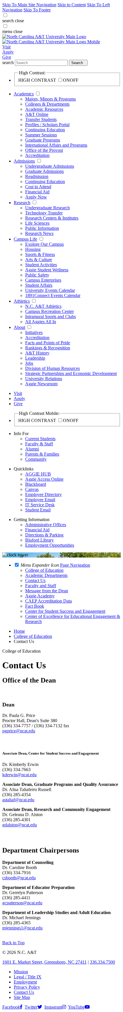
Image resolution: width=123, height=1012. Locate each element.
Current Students (40, 438)
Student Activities (41, 264)
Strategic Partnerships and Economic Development (71, 373)
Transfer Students (41, 119)
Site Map (22, 997)
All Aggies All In (40, 321)
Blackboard (35, 484)
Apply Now (36, 196)
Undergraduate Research (47, 207)
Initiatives (34, 332)
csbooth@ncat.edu (19, 877)
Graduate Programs (42, 140)
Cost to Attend (38, 186)
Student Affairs (38, 285)
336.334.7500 (102, 962)
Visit (6, 46)
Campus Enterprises (43, 280)
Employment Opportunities (49, 545)
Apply (8, 52)
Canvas (32, 489)
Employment (25, 982)
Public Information (42, 228)
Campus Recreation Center (49, 311)
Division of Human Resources (52, 368)
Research (22, 202)
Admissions (24, 161)
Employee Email (40, 499)
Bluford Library (39, 540)
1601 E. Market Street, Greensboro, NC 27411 (44, 962)
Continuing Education (45, 129)
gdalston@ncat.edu (19, 824)
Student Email (38, 509)
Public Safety (37, 275)
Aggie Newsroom (41, 383)
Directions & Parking (44, 534)
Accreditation (37, 155)
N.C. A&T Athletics (43, 306)
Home (19, 631)
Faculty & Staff (39, 443)
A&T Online (36, 114)
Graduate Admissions (44, 171)
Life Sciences (37, 223)
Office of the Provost (44, 150)
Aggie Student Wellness (46, 269)
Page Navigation (75, 565)
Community (36, 459)
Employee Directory (43, 494)
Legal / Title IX (27, 976)
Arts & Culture (38, 259)
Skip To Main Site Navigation (29, 4)
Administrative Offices (45, 524)
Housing (33, 249)
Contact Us (24, 992)
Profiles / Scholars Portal (47, 124)
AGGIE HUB (38, 474)
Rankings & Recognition (47, 347)
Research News (39, 233)
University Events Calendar (50, 290)
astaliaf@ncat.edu (18, 799)
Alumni (32, 448)
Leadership (35, 358)
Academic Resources (44, 109)
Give (6, 57)
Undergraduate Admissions (49, 166)
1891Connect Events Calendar (52, 295)
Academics (24, 93)
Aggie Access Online (44, 479)
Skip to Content (71, 4)
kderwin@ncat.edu (19, 774)
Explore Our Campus (44, 244)
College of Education (33, 636)
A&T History (37, 353)
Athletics (22, 301)
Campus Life (25, 239)
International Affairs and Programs (56, 145)
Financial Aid (37, 191)
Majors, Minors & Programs (50, 99)
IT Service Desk (40, 504)
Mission (21, 971)
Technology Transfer (44, 212)
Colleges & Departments (47, 104)
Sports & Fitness (40, 254)
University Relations (43, 378)
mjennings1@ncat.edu (22, 927)
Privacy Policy (27, 987)
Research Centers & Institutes (51, 218)
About (19, 327)
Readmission (36, 176)
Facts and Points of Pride (47, 342)
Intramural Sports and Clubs (50, 316)
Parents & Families (42, 454)
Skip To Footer (37, 9)
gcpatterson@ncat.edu (22, 902)
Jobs (29, 363)
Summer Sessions (41, 134)
